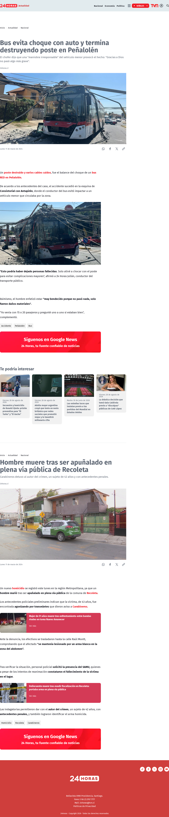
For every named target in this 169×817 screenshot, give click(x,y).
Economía (110, 5)
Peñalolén (20, 325)
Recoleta (19, 722)
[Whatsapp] (103, 149)
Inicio (2, 27)
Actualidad (13, 27)
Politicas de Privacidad (84, 806)
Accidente (6, 325)
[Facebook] (110, 149)
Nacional (98, 5)
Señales (140, 5)
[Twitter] (116, 149)
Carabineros (33, 722)
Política (121, 5)
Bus (30, 325)
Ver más (32, 626)
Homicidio (6, 722)
